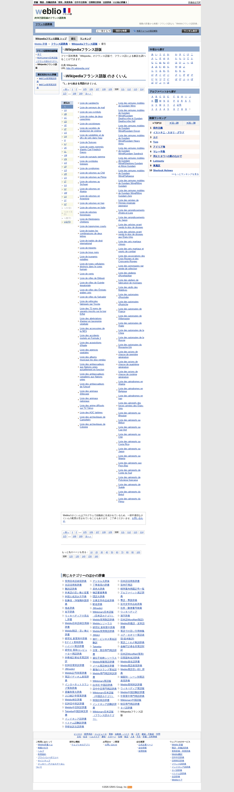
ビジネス (78, 734)
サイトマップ (44, 760)
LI (65, 140)
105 (85, 89)
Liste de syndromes (89, 168)
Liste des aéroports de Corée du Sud (129, 471)
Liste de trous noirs (89, 252)
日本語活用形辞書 (130, 581)
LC (65, 118)
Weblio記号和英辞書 (76, 673)
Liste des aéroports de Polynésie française (129, 478)
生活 (85, 737)
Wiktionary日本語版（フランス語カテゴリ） (103, 715)
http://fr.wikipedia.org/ (77, 68)
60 (117, 552)
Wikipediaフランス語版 (84, 43)
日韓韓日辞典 (95, 2)
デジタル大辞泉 (101, 581)
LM (65, 155)
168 (74, 93)
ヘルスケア (94, 737)
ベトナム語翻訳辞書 (76, 722)
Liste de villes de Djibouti (92, 278)
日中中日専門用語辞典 (105, 688)
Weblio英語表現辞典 (131, 665)
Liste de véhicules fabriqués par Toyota (90, 302)
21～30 (190, 123)
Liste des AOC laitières (91, 412)
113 (135, 89)
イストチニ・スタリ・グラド (168, 132)
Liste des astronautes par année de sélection (131, 267)
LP (65, 167)
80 (127, 552)
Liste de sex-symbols (90, 112)
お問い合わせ (111, 745)
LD (65, 121)
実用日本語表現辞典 (76, 581)
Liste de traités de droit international (91, 242)
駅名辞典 (97, 604)
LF (65, 129)
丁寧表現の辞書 (101, 584)
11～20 (173, 123)
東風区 (156, 165)
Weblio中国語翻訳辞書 (132, 692)
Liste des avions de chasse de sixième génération (128, 374)
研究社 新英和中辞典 (76, 638)
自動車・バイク (122, 734)
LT (65, 181)
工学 (138, 734)
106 (91, 89)
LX (65, 197)
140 (83, 556)
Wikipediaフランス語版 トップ (51, 38)
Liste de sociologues (90, 123)
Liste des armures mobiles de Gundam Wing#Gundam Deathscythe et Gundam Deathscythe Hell (131, 116)
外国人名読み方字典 (76, 596)
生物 (120, 737)
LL (65, 151)
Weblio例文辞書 (73, 699)
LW (65, 193)
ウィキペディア (128, 611)
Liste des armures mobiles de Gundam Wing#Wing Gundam (131, 183)
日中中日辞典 (81, 2)
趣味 (104, 737)
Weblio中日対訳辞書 (76, 707)
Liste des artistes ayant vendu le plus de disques (130, 226)
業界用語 (88, 734)
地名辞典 (70, 608)
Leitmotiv (158, 161)
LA (65, 110)
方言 (139, 737)
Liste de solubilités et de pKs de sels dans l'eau (92, 136)
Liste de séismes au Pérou (93, 177)
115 (64, 93)
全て (39, 54)
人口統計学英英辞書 (76, 695)
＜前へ (66, 89)
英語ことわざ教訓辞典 (132, 642)
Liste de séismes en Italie (92, 207)
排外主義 (158, 127)
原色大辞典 (99, 588)
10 (91, 552)
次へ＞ (88, 93)
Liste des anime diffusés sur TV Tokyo (92, 407)
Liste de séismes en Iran (92, 203)
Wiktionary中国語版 (130, 700)
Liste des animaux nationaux (89, 399)
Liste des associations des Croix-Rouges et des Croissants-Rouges (131, 259)
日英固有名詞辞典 (130, 657)
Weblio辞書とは (45, 745)
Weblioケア (177, 780)
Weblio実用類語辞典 (103, 619)
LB (65, 114)
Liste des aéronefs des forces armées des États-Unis (131, 406)
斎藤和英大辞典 (73, 692)
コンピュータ (100, 734)
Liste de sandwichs (89, 103)
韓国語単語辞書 (101, 700)
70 (122, 552)
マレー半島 (159, 151)
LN (65, 159)
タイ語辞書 (126, 707)
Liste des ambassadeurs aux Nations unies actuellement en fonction (92, 367)
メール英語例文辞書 (103, 665)
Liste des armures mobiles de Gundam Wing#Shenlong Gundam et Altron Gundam (131, 162)
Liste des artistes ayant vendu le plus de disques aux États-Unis (130, 234)
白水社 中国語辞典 (103, 685)
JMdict (96, 635)
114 (142, 89)
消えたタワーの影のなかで (167, 156)
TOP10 (156, 123)
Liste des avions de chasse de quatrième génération (128, 364)
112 (129, 89)
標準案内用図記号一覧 (132, 588)
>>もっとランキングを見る (185, 174)
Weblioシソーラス (102, 623)
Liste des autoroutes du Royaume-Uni (130, 346)
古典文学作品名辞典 (103, 600)
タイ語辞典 (177, 770)
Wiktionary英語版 (102, 681)
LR (65, 174)
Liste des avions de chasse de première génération (128, 354)
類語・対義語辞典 (48, 2)
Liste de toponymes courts (93, 226)
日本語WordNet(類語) (132, 619)
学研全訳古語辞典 (74, 726)
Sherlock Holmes (163, 170)
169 (81, 93)
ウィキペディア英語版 (132, 688)
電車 (111, 734)
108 (104, 89)
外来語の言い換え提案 (77, 592)
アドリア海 (159, 146)
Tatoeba (97, 646)
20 (96, 552)
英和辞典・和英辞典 (181, 751)
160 (96, 556)
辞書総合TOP (194, 2)
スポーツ (112, 737)
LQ (65, 170)
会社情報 (142, 748)
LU (65, 185)
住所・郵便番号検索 (131, 608)
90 (132, 552)
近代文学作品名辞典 (131, 604)
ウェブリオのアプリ (80, 745)
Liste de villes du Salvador (93, 297)
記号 (179, 105)
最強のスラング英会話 (105, 669)
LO (65, 163)
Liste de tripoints (88, 248)
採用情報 (142, 751)
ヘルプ (41, 751)
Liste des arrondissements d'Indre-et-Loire (131, 211)
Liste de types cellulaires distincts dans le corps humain (92, 267)
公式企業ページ (145, 745)
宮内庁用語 (126, 584)
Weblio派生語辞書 (130, 661)
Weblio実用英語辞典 (103, 631)
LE (65, 125)
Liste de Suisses (88, 142)
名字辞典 (70, 611)
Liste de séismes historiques (88, 213)
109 (110, 89)
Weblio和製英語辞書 (103, 661)
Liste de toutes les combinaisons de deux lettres (91, 233)
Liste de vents (87, 273)
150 (90, 556)
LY (65, 200)
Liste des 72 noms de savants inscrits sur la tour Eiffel (93, 311)
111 (123, 89)
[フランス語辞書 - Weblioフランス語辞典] (53, 15)
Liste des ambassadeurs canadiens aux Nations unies (92, 377)
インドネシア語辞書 (76, 718)
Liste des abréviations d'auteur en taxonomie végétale (91, 321)
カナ (155, 137)
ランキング (85, 38)
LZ (65, 204)
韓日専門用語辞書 (130, 704)
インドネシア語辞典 (181, 767)
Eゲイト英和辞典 (74, 642)
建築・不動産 (148, 734)
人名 (132, 737)
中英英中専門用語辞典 (132, 696)
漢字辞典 (125, 615)
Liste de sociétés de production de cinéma (90, 129)
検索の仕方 (43, 748)
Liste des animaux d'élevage (89, 392)
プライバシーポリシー (48, 757)
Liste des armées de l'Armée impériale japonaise (128, 203)
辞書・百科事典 (150, 737)
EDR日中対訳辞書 (74, 703)
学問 (158, 734)
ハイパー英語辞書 (74, 646)
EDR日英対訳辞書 (74, 665)
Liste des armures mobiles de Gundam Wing (131, 104)
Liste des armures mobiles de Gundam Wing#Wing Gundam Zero (131, 193)
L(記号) (67, 222)
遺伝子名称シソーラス (105, 657)
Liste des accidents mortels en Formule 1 (90, 336)
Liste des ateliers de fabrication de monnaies (130, 281)
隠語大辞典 (99, 596)
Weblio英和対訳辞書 (131, 684)
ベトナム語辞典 (179, 773)
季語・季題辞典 (128, 600)
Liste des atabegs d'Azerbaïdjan (127, 274)
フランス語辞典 (43, 24)
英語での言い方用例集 (132, 631)
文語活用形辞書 (73, 584)
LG (65, 133)
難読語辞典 (71, 588)
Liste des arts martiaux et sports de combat (131, 250)
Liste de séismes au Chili (92, 173)
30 (102, 552)
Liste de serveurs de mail (92, 107)
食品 (126, 737)
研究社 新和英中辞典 (104, 627)
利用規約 (42, 754)
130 (77, 556)
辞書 (36, 2)
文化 (79, 737)
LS (65, 178)
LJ (65, 144)
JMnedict (70, 669)
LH (65, 136)
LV (65, 189)
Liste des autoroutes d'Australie (128, 295)
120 (71, 556)
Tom (155, 142)
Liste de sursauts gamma (92, 156)
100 (138, 552)
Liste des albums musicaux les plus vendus (93, 358)
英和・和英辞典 (65, 2)
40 (107, 552)
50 (112, 552)
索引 (73, 38)
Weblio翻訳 (177, 754)
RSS (130, 787)
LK (65, 148)
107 (97, 89)
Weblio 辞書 (40, 43)
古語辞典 (107, 2)
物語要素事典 (100, 592)
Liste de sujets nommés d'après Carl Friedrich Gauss (92, 149)
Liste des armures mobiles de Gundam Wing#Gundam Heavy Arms (131, 139)
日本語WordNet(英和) (132, 654)
